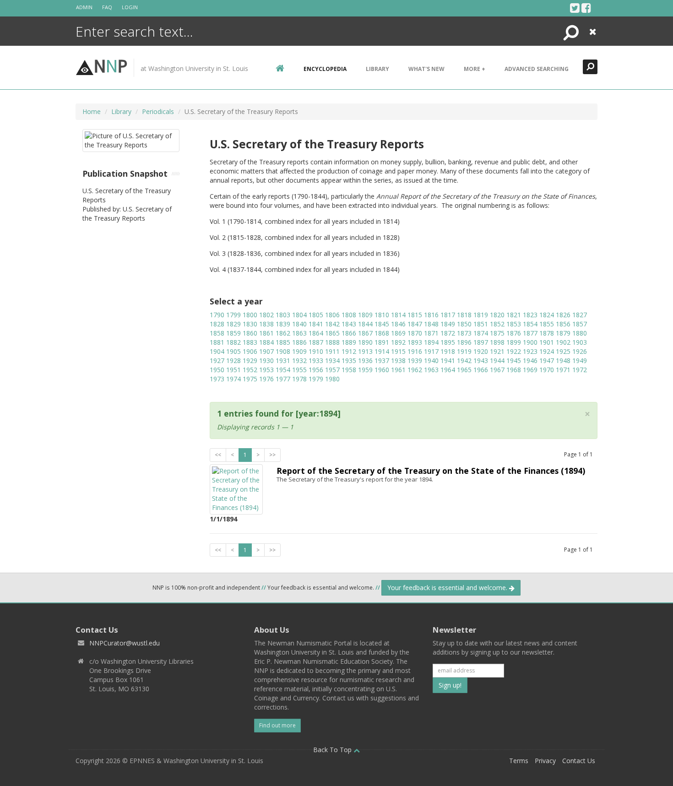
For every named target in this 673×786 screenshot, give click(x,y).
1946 (530, 360)
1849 (447, 324)
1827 (579, 314)
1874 (480, 333)
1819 (480, 314)
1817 (447, 314)
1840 (299, 324)
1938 (398, 360)
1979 (316, 378)
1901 (546, 342)
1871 (431, 333)
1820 (497, 314)
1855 (546, 324)
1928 (233, 360)
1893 (414, 342)
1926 (579, 351)
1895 (447, 342)
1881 (217, 342)
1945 (513, 360)
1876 (513, 333)
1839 (283, 324)
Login (130, 7)
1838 (266, 324)
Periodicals (158, 111)
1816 (431, 314)
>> (272, 455)
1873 (464, 333)
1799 (233, 314)
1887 (316, 342)
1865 (332, 333)
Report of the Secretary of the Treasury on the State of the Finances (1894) (431, 470)
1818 (464, 314)
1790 (217, 314)
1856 (563, 324)
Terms (518, 760)
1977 (283, 378)
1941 (447, 360)
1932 (299, 360)
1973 (217, 378)
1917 (431, 351)
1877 (530, 333)
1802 (266, 314)
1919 (464, 351)
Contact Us (578, 760)
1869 (398, 333)
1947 (546, 360)
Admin (84, 7)
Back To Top (333, 749)
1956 (316, 369)
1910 (316, 351)
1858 (217, 333)
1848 (431, 324)
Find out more (277, 725)
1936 (365, 360)
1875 (497, 333)
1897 (480, 342)
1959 (365, 369)
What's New (426, 69)
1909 (299, 351)
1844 (365, 324)
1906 (250, 351)
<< (218, 455)
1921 (497, 351)
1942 (464, 360)
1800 (250, 314)
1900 (530, 342)
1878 (546, 333)
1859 (233, 333)
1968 (513, 369)
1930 (266, 360)
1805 (316, 314)
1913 (365, 351)
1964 (447, 369)
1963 (431, 369)
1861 (266, 333)
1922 (513, 351)
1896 (464, 342)
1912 (349, 351)
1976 (266, 378)
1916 (414, 351)
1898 (497, 342)
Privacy (545, 760)
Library (377, 69)
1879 (563, 333)
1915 (398, 351)
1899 (513, 342)
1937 (381, 360)
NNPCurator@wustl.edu (124, 643)
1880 (579, 333)
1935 (349, 360)
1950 (217, 369)
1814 (398, 314)
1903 (579, 342)
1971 (563, 369)
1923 (530, 351)
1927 (217, 360)
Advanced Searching (537, 69)
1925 (563, 351)
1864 (316, 333)
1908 (283, 351)
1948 (563, 360)
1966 (480, 369)
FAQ (107, 7)
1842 (332, 324)
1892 (398, 342)
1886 (299, 342)
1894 (431, 342)
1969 (530, 369)
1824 (546, 314)
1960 (381, 369)
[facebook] (586, 7)
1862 (283, 333)
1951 (233, 369)
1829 (233, 324)
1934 (332, 360)
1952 (250, 369)
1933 (316, 360)
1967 (497, 369)
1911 (332, 351)
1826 (563, 314)
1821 (513, 314)
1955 (299, 369)
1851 (480, 324)
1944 (497, 360)
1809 (365, 314)
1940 (431, 360)
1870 (414, 333)
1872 (447, 333)
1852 (497, 324)
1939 (414, 360)
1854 (530, 324)
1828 (217, 324)
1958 (349, 369)
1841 (316, 324)
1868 (381, 333)
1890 (365, 342)
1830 (250, 324)
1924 (546, 351)
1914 (381, 351)
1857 (579, 324)
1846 (398, 324)
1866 (349, 333)
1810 (381, 314)
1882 (233, 342)
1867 (365, 333)
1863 (299, 333)
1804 (299, 314)
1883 (250, 342)
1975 (250, 378)
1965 (464, 369)
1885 (283, 342)
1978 (299, 378)
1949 (579, 360)
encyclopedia (325, 69)
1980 (332, 378)
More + (474, 69)
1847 (414, 324)
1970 (546, 369)
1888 (332, 342)
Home (91, 111)
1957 (332, 369)
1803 (283, 314)
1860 (250, 333)
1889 (349, 342)
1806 (332, 314)
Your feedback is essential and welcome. (448, 587)
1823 (530, 314)
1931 (283, 360)
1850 (464, 324)
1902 (563, 342)
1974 (233, 378)
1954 (283, 369)
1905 (233, 351)
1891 (381, 342)
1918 (447, 351)
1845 (381, 324)
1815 (414, 314)
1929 (250, 360)
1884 (266, 342)
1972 (579, 369)
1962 (414, 369)
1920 (480, 351)
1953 (266, 369)
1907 (266, 351)
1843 (349, 324)
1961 (398, 369)
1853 (513, 324)
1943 (480, 360)
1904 (217, 351)
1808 (349, 314)
